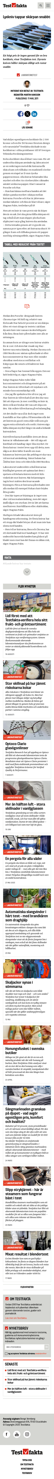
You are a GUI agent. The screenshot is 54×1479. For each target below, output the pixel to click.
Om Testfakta (27, 1464)
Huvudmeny (48, 5)
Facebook (6, 1434)
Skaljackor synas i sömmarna (19, 984)
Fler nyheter (27, 1287)
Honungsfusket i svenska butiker (24, 1050)
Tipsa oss (27, 1460)
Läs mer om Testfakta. (16, 1318)
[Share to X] (27, 113)
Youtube (16, 1434)
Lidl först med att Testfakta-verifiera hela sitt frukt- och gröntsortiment (26, 620)
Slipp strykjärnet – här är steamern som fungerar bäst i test (24, 1193)
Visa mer (27, 572)
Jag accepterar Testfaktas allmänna (27, 1353)
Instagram (27, 1434)
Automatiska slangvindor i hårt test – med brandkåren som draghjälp (26, 916)
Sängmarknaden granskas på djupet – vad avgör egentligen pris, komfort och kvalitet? (25, 1115)
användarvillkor (40, 1353)
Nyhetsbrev (27, 1468)
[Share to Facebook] (20, 113)
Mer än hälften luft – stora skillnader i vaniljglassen (25, 806)
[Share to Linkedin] (34, 113)
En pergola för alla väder (23, 858)
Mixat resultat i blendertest (26, 1254)
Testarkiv (27, 1473)
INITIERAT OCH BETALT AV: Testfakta (27, 91)
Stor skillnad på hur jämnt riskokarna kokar (25, 685)
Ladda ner (27, 306)
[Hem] (15, 6)
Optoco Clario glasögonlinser (16, 746)
